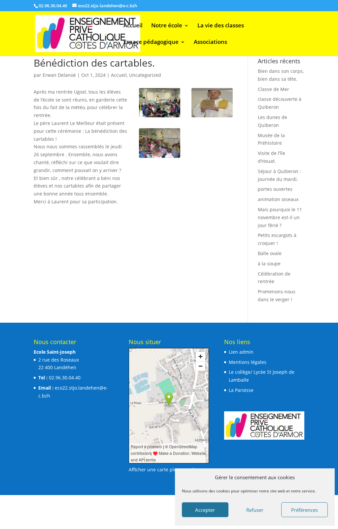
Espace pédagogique (151, 42)
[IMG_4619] (160, 117)
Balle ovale (270, 253)
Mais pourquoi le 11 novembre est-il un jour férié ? (280, 217)
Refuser (254, 510)
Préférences (304, 510)
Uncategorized (145, 75)
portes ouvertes (275, 189)
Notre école (166, 26)
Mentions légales (247, 362)
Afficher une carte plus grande (162, 469)
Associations (210, 42)
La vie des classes (220, 26)
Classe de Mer (273, 89)
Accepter (205, 510)
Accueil (133, 26)
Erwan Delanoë (59, 75)
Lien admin (241, 352)
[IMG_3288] (160, 158)
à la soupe (269, 263)
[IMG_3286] (212, 117)
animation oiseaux (278, 199)
